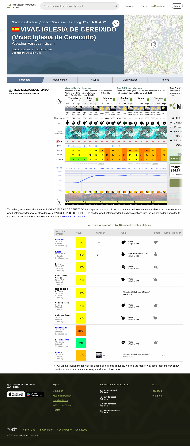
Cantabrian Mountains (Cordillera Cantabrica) (39, 22)
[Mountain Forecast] (21, 6)
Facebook (156, 390)
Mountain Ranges (62, 395)
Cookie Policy (64, 429)
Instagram (156, 395)
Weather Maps (60, 400)
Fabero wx (60, 239)
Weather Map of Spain (74, 216)
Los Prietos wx (62, 339)
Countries (58, 390)
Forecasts (129, 5)
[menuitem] (24, 80)
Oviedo (58, 352)
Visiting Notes (130, 79)
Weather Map (60, 79)
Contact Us (81, 429)
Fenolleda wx (61, 327)
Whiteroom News (62, 405)
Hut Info (95, 79)
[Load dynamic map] (153, 44)
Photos (144, 5)
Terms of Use (28, 429)
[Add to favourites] (115, 23)
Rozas (58, 251)
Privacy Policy (46, 429)
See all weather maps (59, 132)
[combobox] (79, 6)
